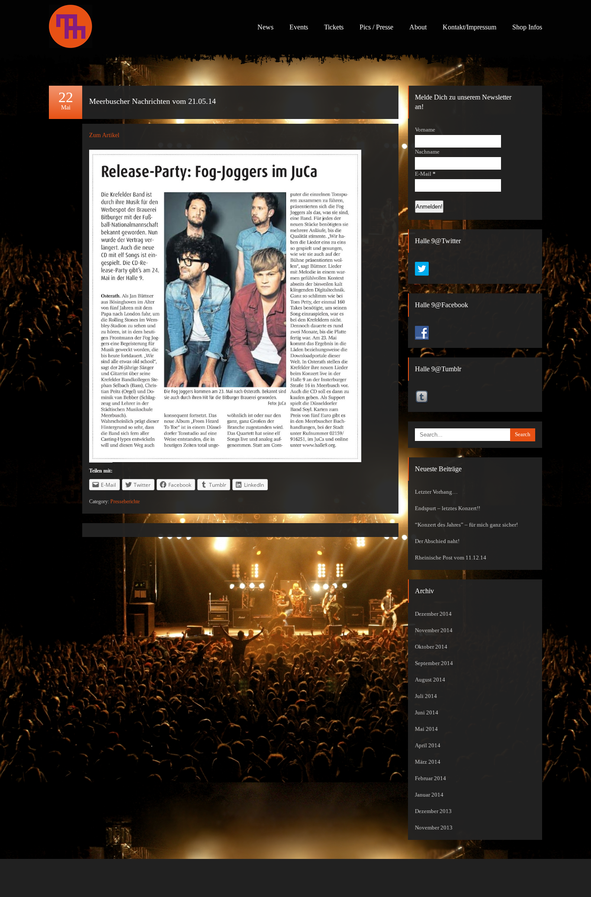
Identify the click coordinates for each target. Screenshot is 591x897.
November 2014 (434, 630)
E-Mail (425, 174)
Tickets (334, 27)
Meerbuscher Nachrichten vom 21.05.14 (152, 101)
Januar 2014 (429, 795)
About (418, 27)
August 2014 (430, 680)
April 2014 (427, 746)
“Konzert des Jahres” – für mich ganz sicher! (466, 525)
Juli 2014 (426, 696)
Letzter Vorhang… (436, 492)
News (265, 27)
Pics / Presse (376, 27)
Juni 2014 (426, 713)
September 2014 (434, 663)
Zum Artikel (104, 135)
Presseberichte (125, 501)
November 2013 (434, 828)
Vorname (425, 130)
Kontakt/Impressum (469, 27)
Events (298, 27)
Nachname (427, 152)
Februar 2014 (430, 778)
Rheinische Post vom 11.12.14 (450, 558)
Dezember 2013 (433, 811)
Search (522, 434)
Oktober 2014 (431, 647)
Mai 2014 (426, 729)
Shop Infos (527, 27)
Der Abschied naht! (437, 541)
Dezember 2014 (433, 614)
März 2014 (427, 762)
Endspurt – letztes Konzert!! (447, 508)
